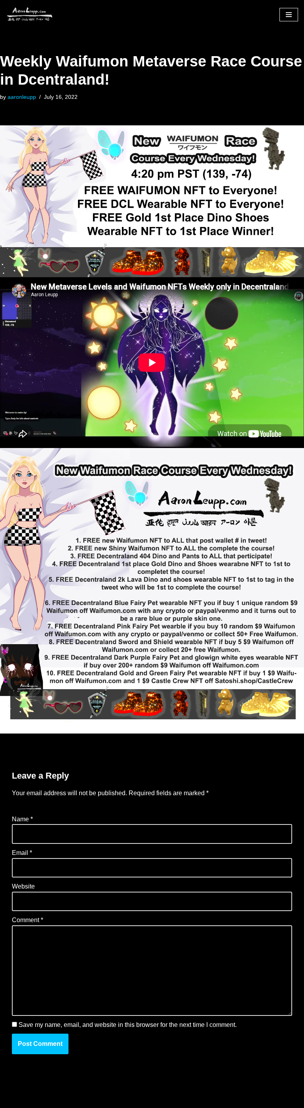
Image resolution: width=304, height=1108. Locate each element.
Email (22, 852)
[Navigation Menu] (288, 14)
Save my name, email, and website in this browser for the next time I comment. (128, 1024)
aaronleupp (22, 97)
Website (23, 886)
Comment (27, 920)
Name (22, 819)
